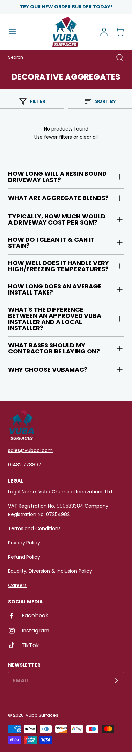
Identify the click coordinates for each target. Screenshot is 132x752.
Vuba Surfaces (42, 715)
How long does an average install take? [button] (55, 289)
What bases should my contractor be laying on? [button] (54, 348)
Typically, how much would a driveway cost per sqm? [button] (56, 219)
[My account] (101, 31)
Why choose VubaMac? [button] (47, 369)
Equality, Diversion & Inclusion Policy (50, 571)
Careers (17, 585)
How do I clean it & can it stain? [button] (51, 242)
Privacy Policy (24, 542)
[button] (15, 31)
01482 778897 (24, 464)
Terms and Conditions (34, 528)
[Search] (116, 57)
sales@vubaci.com (30, 450)
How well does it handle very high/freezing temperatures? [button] (58, 266)
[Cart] (116, 31)
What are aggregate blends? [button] (58, 198)
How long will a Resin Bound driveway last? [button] (57, 176)
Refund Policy (24, 557)
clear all (89, 137)
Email (21, 680)
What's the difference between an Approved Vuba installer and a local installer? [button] (54, 318)
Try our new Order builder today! (66, 6)
